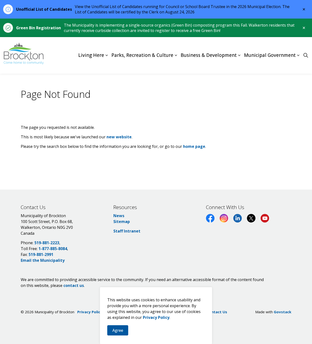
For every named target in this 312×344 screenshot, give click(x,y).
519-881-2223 (46, 242)
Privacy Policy (156, 317)
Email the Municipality (43, 260)
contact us (73, 285)
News (118, 215)
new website (119, 137)
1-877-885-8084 (53, 248)
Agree (117, 330)
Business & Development (209, 55)
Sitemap (121, 221)
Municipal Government (270, 55)
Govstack (282, 311)
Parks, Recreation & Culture (142, 55)
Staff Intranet (126, 231)
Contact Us (216, 311)
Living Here (91, 55)
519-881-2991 (41, 254)
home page (194, 146)
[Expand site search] (305, 55)
